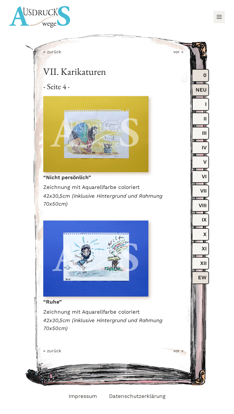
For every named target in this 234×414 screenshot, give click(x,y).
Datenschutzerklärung (137, 396)
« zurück (52, 51)
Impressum (83, 396)
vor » (178, 51)
